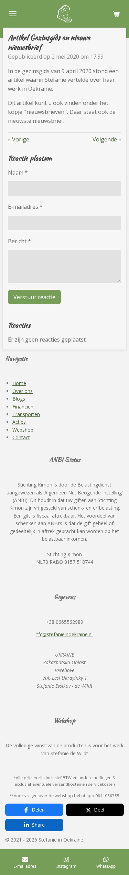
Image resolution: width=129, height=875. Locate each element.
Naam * (18, 172)
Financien (22, 406)
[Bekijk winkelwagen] (116, 13)
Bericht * (19, 241)
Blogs (18, 398)
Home (19, 383)
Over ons (22, 391)
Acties (19, 422)
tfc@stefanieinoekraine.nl (64, 634)
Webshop (22, 429)
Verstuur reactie (34, 297)
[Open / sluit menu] (12, 13)
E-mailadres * (25, 206)
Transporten (26, 414)
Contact (21, 437)
